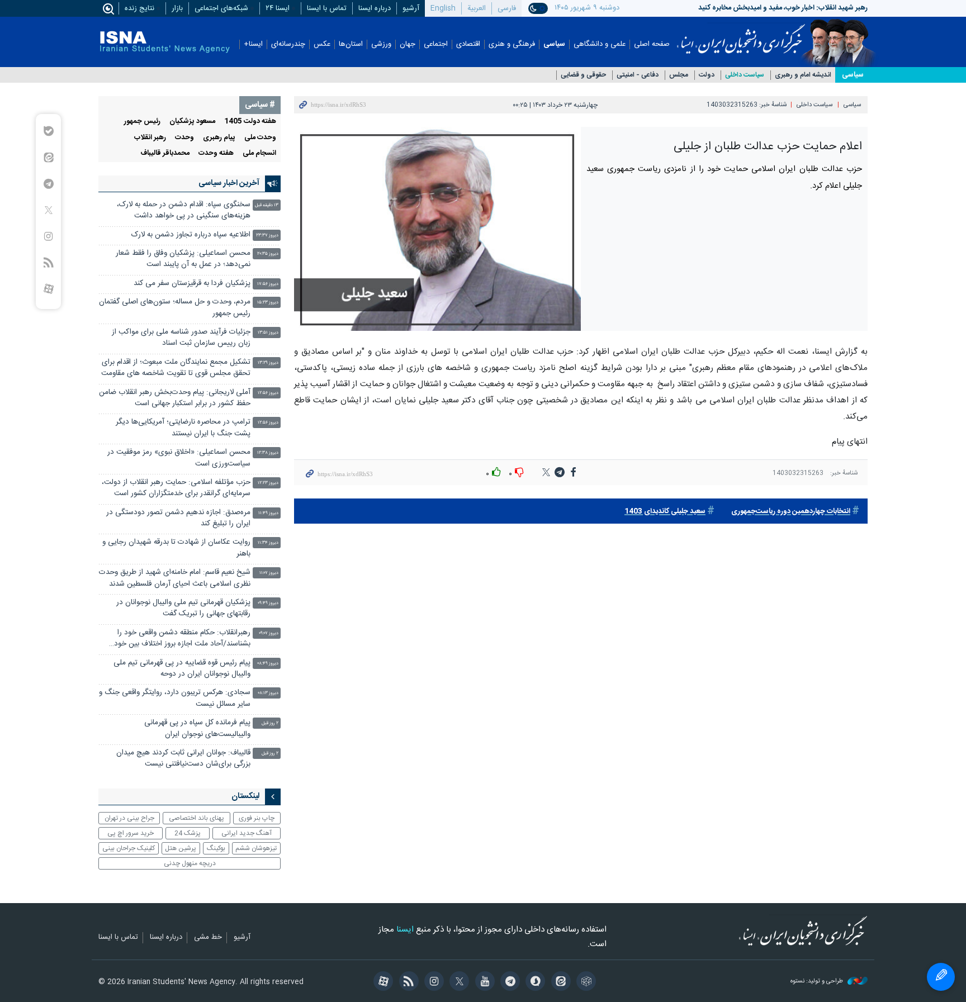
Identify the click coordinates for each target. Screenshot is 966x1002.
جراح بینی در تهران (129, 818)
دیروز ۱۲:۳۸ (267, 453)
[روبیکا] (584, 982)
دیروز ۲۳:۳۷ (267, 235)
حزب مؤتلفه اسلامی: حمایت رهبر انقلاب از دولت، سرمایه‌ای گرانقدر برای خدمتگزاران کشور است (176, 488)
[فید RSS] (406, 982)
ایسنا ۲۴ (278, 8)
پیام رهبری (219, 138)
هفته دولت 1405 (250, 121)
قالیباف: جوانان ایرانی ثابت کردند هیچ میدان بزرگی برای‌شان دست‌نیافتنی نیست (183, 758)
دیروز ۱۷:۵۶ (267, 284)
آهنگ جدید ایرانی (246, 833)
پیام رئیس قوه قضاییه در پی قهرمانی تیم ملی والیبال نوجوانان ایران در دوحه (181, 668)
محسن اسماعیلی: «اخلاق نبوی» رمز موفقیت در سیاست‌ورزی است (178, 458)
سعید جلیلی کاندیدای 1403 (664, 511)
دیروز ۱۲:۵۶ (268, 393)
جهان (407, 44)
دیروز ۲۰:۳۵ (267, 254)
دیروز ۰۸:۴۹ (267, 663)
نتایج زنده (139, 8)
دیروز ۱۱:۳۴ (268, 543)
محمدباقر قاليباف (165, 153)
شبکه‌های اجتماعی (221, 8)
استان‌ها (351, 44)
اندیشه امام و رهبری (803, 75)
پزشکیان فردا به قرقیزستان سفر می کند (192, 283)
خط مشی (208, 937)
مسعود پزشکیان (192, 121)
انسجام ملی (259, 153)
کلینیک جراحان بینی (128, 848)
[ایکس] (457, 982)
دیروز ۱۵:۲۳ (267, 302)
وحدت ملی (260, 138)
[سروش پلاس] (533, 982)
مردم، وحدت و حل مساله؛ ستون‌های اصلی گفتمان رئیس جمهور (174, 307)
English (443, 8)
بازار (177, 8)
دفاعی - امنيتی (638, 75)
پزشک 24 (187, 833)
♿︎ (941, 977)
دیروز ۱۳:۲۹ (268, 363)
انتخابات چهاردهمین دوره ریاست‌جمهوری (790, 511)
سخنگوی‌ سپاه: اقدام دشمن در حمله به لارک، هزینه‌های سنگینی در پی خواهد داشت (183, 210)
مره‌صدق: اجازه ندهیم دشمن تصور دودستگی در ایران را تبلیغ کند (178, 518)
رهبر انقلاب (150, 138)
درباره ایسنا (374, 8)
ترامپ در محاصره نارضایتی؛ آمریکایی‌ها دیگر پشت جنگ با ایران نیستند (183, 427)
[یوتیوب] (482, 982)
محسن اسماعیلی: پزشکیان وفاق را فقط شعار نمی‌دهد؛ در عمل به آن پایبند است (183, 259)
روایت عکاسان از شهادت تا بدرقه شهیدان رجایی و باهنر (176, 547)
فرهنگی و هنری (512, 44)
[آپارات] (381, 982)
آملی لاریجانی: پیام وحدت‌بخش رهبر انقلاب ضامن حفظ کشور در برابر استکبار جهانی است (174, 398)
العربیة (476, 8)
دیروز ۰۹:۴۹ (268, 603)
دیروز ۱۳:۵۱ (268, 332)
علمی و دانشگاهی (600, 44)
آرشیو (410, 8)
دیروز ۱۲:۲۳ (268, 483)
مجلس (678, 75)
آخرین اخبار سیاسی (228, 183)
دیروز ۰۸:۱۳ (268, 693)
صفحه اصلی (652, 44)
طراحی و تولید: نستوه (817, 981)
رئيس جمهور (142, 121)
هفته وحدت (216, 153)
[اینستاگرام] (432, 982)
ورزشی (381, 44)
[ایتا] (558, 982)
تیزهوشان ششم (256, 848)
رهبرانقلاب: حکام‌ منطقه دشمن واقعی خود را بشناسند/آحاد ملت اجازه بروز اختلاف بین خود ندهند (182, 639)
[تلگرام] (508, 982)
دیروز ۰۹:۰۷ (268, 633)
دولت (706, 75)
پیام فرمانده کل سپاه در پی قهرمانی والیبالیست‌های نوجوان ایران (197, 728)
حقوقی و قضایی (583, 75)
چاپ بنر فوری (256, 818)
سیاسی (554, 44)
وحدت (184, 138)
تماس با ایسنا (327, 8)
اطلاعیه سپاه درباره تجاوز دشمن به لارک (190, 235)
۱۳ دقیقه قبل (266, 205)
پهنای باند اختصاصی (196, 818)
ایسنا (741, 35)
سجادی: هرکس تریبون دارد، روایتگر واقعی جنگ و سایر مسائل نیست (174, 698)
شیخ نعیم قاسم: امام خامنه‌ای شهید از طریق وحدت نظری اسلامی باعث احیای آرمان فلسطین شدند (174, 578)
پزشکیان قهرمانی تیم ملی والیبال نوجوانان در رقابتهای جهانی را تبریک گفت (183, 608)
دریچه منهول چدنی (190, 863)
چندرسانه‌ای (288, 44)
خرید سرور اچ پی (130, 833)
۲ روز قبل (270, 723)
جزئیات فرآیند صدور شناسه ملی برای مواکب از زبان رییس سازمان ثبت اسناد (181, 337)
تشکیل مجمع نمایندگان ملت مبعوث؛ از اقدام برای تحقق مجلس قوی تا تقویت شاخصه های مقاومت (175, 368)
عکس (322, 44)
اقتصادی (468, 44)
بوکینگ (216, 848)
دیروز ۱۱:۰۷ (268, 573)
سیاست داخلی (744, 75)
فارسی (507, 8)
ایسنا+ (253, 44)
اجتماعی (436, 44)
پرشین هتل (180, 848)
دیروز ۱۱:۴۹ (268, 513)
